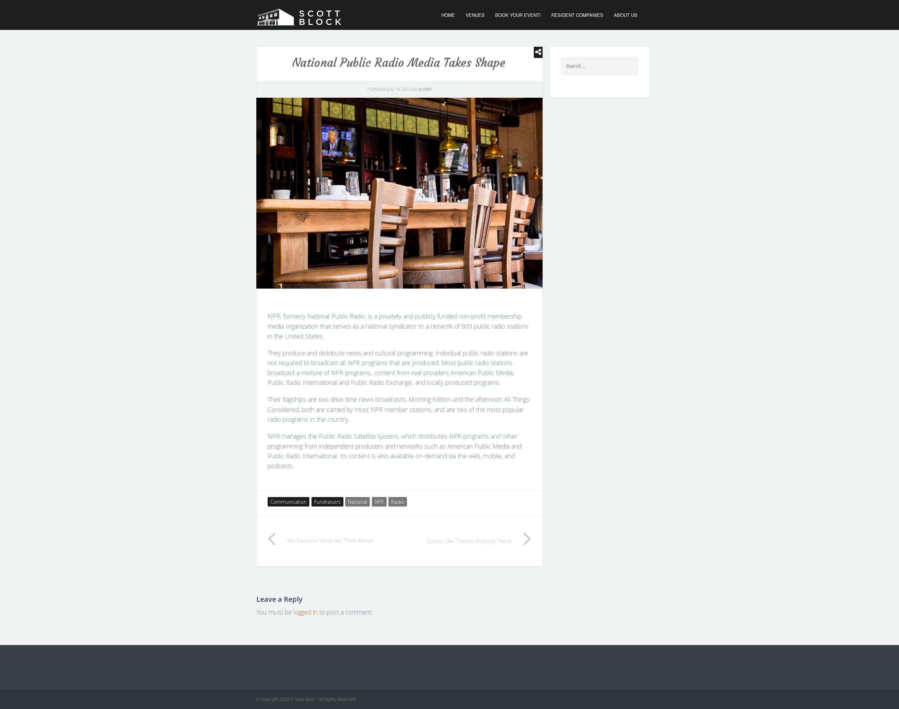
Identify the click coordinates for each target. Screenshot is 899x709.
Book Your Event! (518, 15)
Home (448, 15)
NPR (379, 501)
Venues (475, 15)
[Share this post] (538, 52)
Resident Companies (577, 15)
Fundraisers (327, 501)
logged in (305, 612)
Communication (288, 501)
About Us (625, 15)
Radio (397, 501)
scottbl (425, 89)
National (357, 501)
